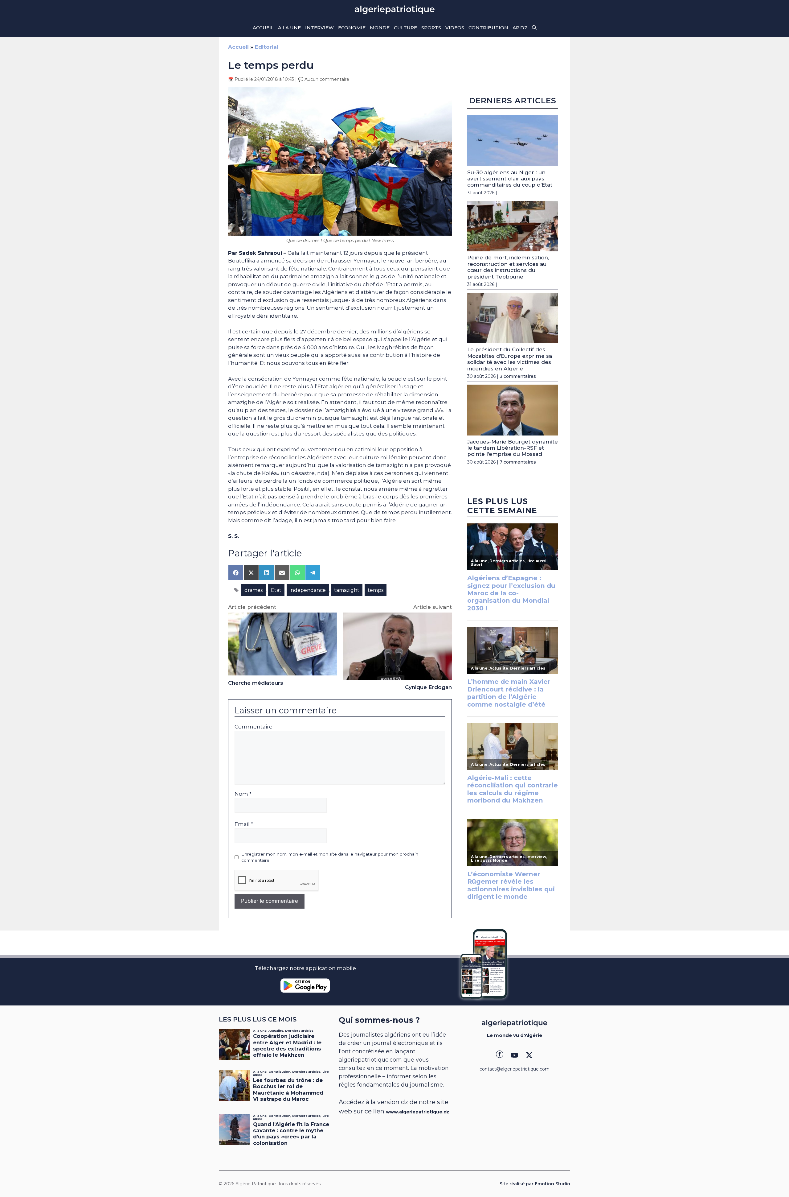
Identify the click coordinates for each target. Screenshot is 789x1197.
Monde (380, 28)
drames (253, 590)
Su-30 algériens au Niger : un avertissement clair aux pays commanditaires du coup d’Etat (509, 178)
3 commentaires (518, 376)
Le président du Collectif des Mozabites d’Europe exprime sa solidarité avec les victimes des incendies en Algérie (509, 358)
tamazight (346, 590)
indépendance (308, 590)
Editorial (266, 47)
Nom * (243, 794)
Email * (244, 824)
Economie (352, 28)
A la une (289, 28)
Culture (405, 28)
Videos (454, 28)
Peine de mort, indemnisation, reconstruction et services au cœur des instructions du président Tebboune (508, 266)
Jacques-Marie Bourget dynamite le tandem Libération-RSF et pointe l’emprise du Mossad (512, 448)
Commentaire (253, 727)
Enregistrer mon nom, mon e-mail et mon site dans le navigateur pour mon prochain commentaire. (329, 857)
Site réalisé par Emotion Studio (535, 1184)
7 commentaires (518, 462)
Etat (276, 590)
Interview (319, 28)
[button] (534, 28)
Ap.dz (520, 28)
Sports (431, 28)
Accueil (263, 28)
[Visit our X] (529, 1055)
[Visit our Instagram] (514, 1055)
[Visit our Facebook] (500, 1055)
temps (375, 590)
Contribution (488, 28)
